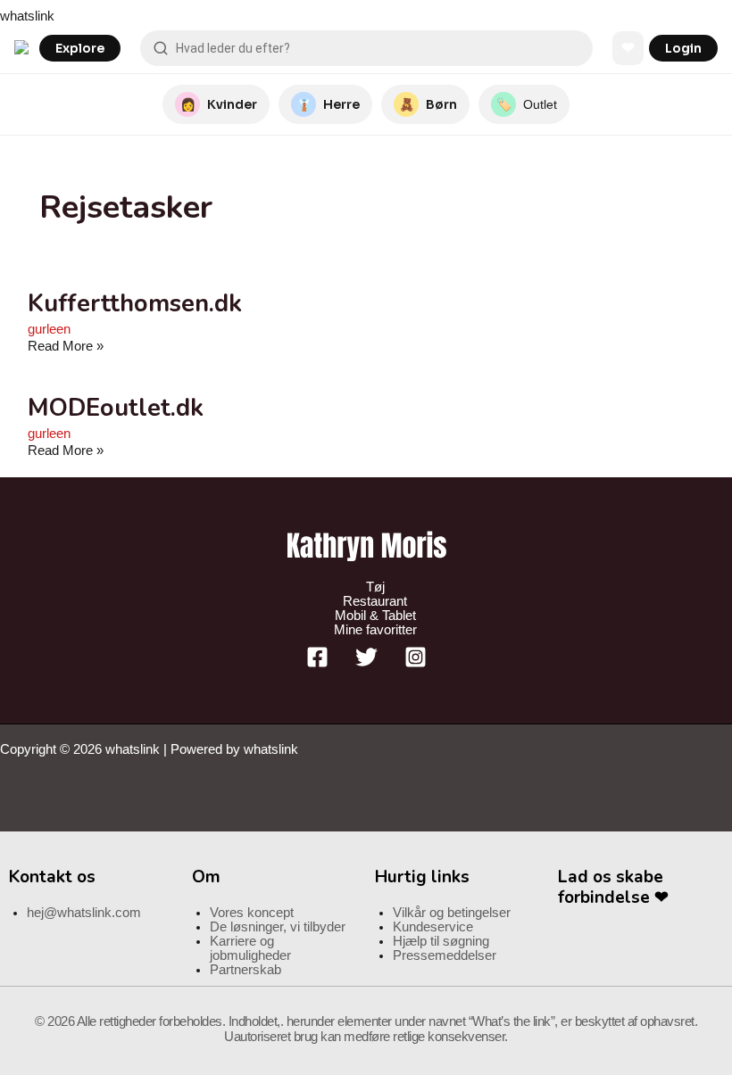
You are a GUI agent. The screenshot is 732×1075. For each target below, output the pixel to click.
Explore (79, 48)
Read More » (66, 346)
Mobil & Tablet (375, 615)
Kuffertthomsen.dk (135, 303)
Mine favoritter (375, 630)
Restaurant (375, 601)
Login (683, 48)
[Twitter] (366, 664)
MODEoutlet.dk (116, 408)
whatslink (27, 16)
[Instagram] (415, 664)
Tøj (375, 587)
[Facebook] (317, 664)
